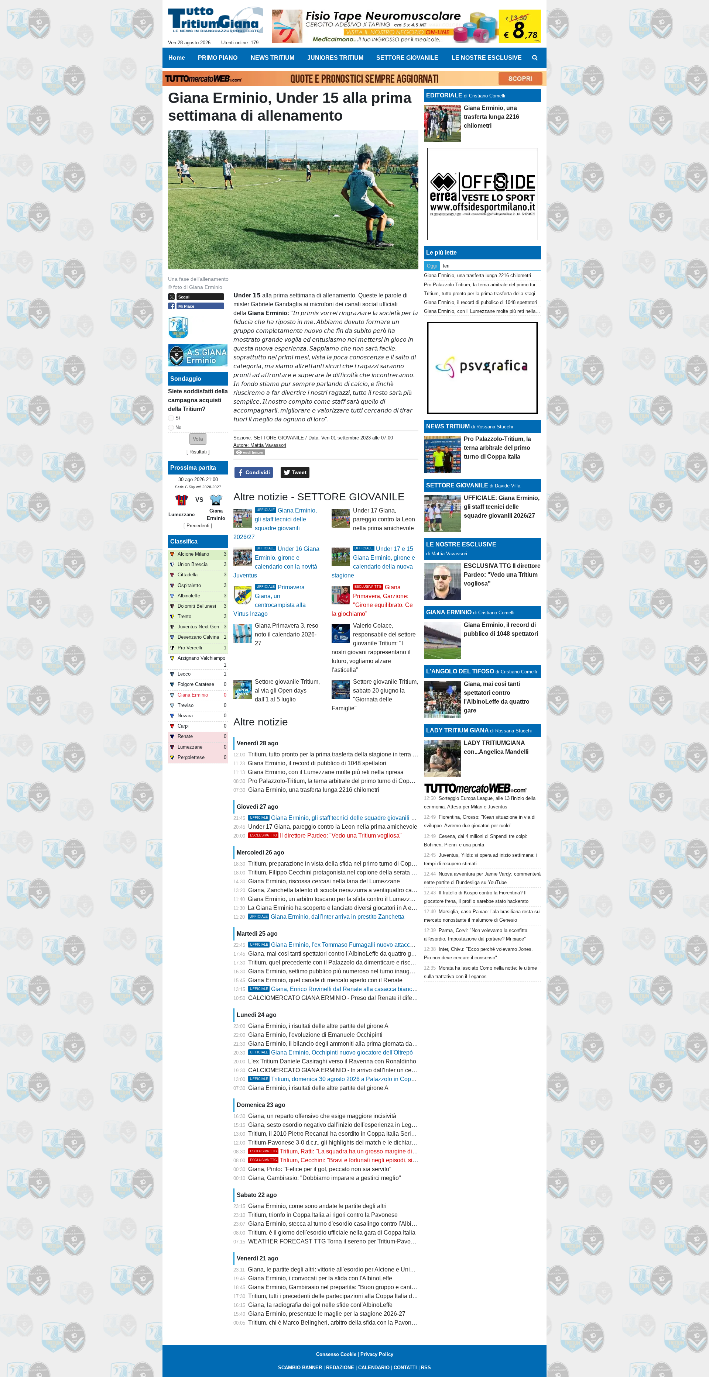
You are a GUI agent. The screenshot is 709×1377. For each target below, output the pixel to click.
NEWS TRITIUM (448, 426)
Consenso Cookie (336, 1354)
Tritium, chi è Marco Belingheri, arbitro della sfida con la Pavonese (334, 1322)
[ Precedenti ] (198, 525)
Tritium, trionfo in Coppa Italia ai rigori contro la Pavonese (323, 1215)
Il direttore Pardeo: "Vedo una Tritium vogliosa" (326, 835)
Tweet (298, 472)
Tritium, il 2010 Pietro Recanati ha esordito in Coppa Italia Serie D (334, 1134)
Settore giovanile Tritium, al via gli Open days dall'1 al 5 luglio (287, 691)
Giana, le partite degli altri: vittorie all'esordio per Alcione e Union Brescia (343, 1269)
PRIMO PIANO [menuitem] (217, 58)
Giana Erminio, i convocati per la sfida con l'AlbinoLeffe (320, 1278)
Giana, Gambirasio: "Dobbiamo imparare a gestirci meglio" (324, 1178)
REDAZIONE (340, 1367)
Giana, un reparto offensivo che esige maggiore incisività (322, 1116)
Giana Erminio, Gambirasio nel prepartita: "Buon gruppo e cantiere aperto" (345, 1287)
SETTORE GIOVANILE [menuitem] (407, 58)
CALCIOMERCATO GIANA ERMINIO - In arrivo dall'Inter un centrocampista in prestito (360, 1070)
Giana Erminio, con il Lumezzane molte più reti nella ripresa (326, 772)
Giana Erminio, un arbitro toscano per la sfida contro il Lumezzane (334, 899)
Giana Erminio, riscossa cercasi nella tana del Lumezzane (324, 881)
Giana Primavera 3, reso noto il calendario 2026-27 (286, 634)
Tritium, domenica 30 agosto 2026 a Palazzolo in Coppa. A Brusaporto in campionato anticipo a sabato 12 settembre (412, 1079)
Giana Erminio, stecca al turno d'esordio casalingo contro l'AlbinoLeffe (339, 1224)
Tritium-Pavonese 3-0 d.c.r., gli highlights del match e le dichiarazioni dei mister (351, 1142)
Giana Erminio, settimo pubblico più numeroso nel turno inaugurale (335, 971)
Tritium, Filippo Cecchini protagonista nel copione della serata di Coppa (341, 872)
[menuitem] (535, 58)
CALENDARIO (374, 1367)
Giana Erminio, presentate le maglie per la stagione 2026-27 (326, 1314)
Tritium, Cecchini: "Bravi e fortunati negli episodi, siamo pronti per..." (353, 1160)
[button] (197, 439)
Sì (177, 418)
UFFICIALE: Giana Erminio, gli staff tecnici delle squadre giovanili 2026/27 (502, 507)
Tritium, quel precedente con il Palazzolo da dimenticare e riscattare (336, 962)
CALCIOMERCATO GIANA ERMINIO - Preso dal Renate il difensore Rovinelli (350, 998)
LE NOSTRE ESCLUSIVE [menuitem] (487, 58)
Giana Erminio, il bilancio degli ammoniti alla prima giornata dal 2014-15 (342, 1043)
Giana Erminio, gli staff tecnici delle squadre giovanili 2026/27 (341, 818)
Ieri (446, 266)
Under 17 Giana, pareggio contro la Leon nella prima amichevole (384, 519)
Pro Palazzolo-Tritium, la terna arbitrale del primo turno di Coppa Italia (339, 781)
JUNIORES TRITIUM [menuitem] (335, 58)
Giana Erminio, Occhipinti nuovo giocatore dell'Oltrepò (331, 1052)
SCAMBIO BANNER (300, 1367)
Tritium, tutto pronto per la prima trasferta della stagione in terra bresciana (343, 754)
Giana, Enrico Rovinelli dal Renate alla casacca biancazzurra (341, 989)
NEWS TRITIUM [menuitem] (272, 58)
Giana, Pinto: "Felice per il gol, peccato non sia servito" (319, 1169)
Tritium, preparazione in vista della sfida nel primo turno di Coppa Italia (340, 863)
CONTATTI (405, 1367)
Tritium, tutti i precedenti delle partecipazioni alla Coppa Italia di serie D (341, 1296)
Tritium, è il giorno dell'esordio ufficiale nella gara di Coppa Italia (331, 1232)
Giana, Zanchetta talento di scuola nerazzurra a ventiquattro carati (334, 890)
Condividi (257, 472)
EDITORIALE (444, 95)
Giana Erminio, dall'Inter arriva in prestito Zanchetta (327, 917)
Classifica (184, 541)
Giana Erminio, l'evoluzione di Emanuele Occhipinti (315, 1035)
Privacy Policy (376, 1354)
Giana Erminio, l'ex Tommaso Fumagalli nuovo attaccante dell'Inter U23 (354, 945)
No (178, 427)
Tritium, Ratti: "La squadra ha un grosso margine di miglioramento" (351, 1151)
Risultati (198, 452)
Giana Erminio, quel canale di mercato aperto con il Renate (325, 980)
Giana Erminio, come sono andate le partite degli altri (317, 1206)
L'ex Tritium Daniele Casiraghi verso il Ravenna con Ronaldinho (332, 1061)
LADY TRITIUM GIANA (457, 730)
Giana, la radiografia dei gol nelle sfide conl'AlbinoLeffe (320, 1305)
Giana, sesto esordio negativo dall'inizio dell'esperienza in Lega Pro (336, 1125)
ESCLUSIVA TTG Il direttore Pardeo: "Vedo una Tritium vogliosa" (502, 575)
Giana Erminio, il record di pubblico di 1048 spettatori (317, 763)
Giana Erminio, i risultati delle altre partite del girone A (318, 1026)
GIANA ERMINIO (449, 612)
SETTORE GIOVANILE (279, 438)
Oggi (432, 266)
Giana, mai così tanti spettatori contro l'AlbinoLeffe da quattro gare (333, 953)
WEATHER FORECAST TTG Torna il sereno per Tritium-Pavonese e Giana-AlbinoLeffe (362, 1241)
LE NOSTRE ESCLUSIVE (461, 544)
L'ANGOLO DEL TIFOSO (460, 671)
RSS (426, 1367)
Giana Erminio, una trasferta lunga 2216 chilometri (313, 790)
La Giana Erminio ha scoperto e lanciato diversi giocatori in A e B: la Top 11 (345, 908)
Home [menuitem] (176, 58)
